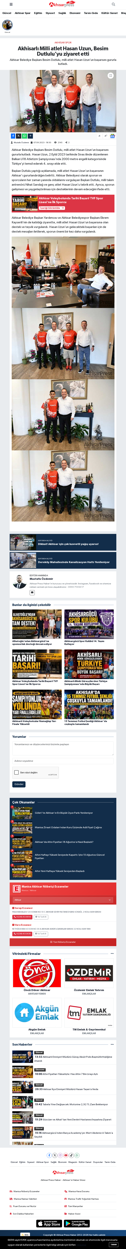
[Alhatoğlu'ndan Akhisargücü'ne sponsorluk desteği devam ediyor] (37, 624)
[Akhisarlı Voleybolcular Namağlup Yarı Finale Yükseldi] (37, 704)
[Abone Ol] (112, 136)
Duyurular (98, 1162)
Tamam (114, 1244)
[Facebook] (49, 1155)
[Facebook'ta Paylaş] (13, 136)
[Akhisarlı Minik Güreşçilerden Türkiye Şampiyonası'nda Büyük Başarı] (89, 664)
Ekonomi (75, 13)
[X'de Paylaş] (18, 136)
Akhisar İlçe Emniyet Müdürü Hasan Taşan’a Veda (66, 1089)
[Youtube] (65, 1155)
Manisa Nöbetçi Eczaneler (27, 1191)
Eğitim (38, 13)
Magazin (72, 1162)
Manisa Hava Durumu (79, 1191)
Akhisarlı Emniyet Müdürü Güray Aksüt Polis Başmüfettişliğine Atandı (73, 1059)
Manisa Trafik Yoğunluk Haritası (83, 1199)
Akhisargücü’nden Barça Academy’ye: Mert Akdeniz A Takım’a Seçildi (73, 1135)
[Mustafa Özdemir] (19, 581)
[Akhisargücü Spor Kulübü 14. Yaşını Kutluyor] (89, 624)
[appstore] (49, 1223)
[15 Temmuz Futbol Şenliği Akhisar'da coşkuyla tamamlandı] (89, 704)
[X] (54, 1155)
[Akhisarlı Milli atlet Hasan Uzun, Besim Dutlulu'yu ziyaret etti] (63, 101)
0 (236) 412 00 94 (23, 917)
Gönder (19, 784)
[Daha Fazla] (30, 136)
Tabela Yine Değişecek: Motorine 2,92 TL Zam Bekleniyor (71, 1104)
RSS (26, 1235)
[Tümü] (112, 954)
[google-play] (77, 1223)
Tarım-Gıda (91, 13)
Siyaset (50, 13)
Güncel (6, 13)
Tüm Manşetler (75, 1206)
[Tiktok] (71, 1155)
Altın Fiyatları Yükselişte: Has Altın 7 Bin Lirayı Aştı (66, 1074)
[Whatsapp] (76, 1155)
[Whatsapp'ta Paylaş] (24, 136)
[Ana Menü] (11, 4)
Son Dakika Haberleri (23, 1214)
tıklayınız (81, 1245)
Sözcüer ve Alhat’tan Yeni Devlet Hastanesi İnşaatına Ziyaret (73, 1119)
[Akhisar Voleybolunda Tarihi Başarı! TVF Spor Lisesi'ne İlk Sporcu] (37, 664)
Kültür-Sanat (109, 13)
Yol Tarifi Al (41, 917)
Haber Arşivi (74, 1214)
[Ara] (113, 5)
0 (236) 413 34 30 (23, 934)
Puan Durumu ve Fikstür (24, 1206)
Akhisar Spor (23, 13)
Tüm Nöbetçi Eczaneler (64, 942)
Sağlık (62, 13)
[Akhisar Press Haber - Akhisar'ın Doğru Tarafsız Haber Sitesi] (62, 4)
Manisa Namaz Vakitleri (25, 1199)
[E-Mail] (32, 592)
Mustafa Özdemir (21, 143)
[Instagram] (60, 1155)
